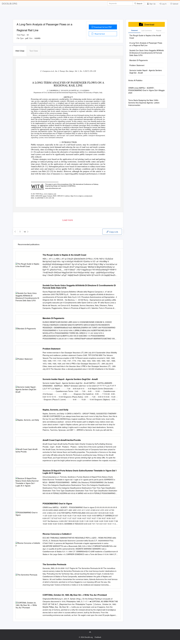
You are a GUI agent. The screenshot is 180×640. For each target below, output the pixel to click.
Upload (175, 3)
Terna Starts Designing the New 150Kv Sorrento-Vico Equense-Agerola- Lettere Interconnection (143, 102)
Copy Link (113, 231)
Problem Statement (51, 348)
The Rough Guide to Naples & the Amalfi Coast (64, 255)
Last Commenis (146, 30)
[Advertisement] (90, 13)
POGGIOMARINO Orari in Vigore (57, 503)
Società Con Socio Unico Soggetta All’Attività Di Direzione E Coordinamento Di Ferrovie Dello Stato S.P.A (79, 286)
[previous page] (15, 231)
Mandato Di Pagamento (53, 318)
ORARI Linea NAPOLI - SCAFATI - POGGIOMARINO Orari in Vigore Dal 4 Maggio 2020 (146, 90)
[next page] (28, 231)
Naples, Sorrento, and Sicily (55, 409)
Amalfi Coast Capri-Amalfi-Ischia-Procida (62, 440)
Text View (33, 50)
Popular (158, 30)
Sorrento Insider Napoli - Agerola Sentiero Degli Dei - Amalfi (70, 379)
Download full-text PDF (103, 27)
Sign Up (152, 3)
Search (139, 4)
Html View (19, 50)
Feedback (98, 637)
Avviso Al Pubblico (135, 80)
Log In (164, 3)
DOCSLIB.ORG (9, 3)
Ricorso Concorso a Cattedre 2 (57, 534)
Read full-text (99, 34)
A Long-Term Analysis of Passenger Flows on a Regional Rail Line (145, 44)
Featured (134, 30)
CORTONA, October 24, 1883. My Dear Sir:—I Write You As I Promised (75, 595)
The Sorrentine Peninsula (54, 564)
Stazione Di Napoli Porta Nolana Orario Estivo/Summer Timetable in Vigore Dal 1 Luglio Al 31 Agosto (80, 471)
